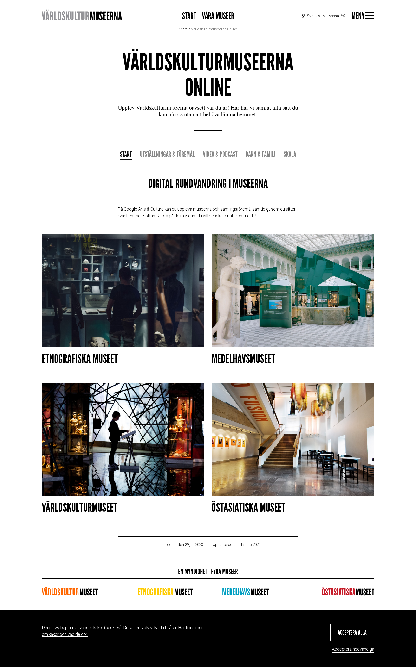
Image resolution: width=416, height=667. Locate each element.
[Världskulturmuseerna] (82, 17)
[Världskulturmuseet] (70, 593)
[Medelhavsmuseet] (245, 593)
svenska (314, 22)
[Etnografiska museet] (165, 593)
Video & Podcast (220, 154)
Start (189, 16)
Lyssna (333, 16)
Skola (290, 154)
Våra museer (218, 16)
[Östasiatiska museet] (348, 593)
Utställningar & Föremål (167, 154)
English (315, 28)
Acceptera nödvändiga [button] (353, 649)
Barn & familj (260, 154)
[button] (352, 632)
